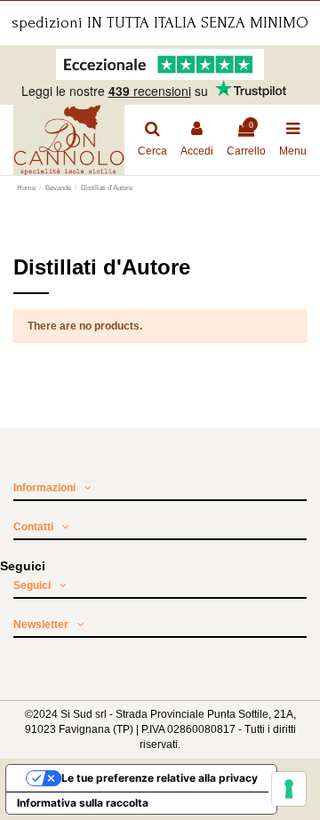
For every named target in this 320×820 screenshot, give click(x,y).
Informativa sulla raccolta (82, 802)
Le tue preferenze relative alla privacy (159, 777)
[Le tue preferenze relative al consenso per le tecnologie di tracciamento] (289, 789)
